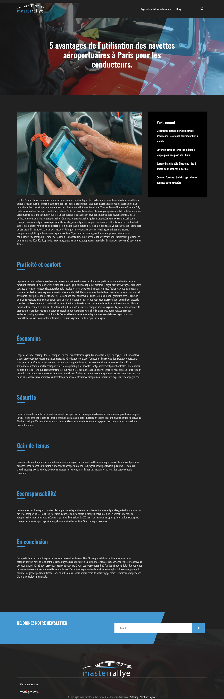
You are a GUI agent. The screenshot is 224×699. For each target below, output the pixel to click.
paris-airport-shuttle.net (55, 222)
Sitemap (134, 697)
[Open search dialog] (202, 9)
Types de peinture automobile (156, 9)
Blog (178, 9)
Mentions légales (148, 697)
